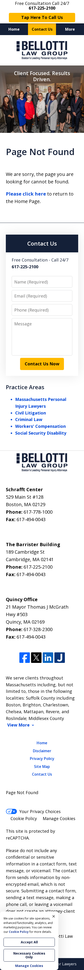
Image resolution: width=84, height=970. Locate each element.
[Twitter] (36, 657)
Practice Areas (25, 387)
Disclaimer (42, 750)
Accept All (29, 942)
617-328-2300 (38, 629)
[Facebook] (24, 657)
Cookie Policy (23, 818)
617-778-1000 (38, 512)
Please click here (26, 194)
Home (14, 29)
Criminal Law (28, 419)
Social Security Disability (40, 433)
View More (18, 725)
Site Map (42, 766)
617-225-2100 (38, 567)
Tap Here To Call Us (42, 17)
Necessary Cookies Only (29, 955)
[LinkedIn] (48, 657)
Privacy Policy (42, 758)
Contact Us (42, 29)
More (70, 29)
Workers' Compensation (40, 426)
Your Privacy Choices (40, 811)
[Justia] (59, 657)
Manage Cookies (59, 818)
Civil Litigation (30, 413)
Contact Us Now (42, 364)
